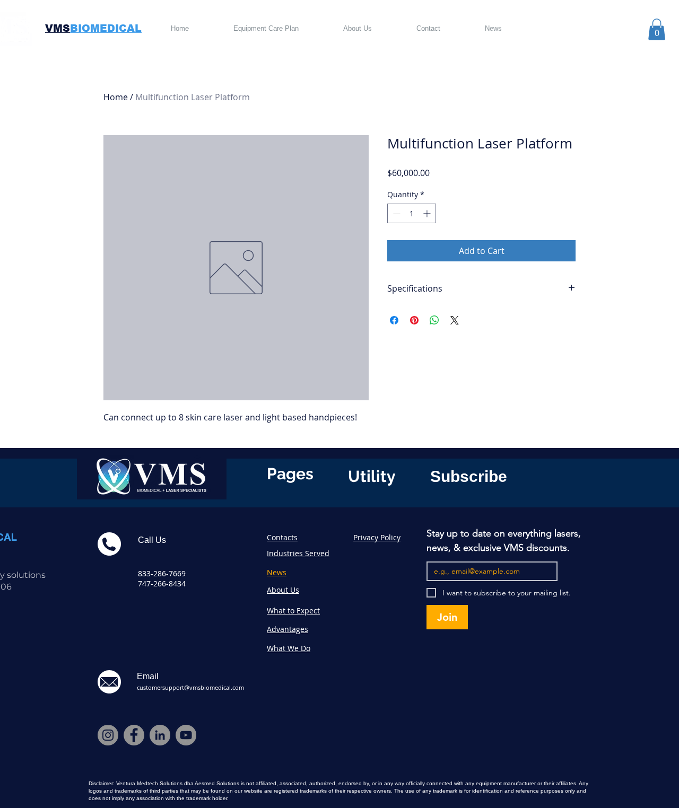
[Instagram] (108, 735)
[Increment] (427, 213)
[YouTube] (186, 735)
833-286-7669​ (162, 573)
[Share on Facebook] (394, 320)
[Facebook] (134, 735)
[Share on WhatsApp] (434, 320)
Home (115, 97)
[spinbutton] (411, 213)
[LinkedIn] (160, 735)
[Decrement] (395, 213)
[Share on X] (454, 320)
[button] (657, 29)
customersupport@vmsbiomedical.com (190, 687)
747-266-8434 (162, 583)
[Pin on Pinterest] (414, 320)
